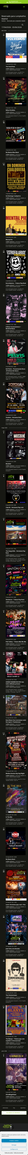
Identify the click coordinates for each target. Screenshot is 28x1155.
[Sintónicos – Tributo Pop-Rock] (16, 580)
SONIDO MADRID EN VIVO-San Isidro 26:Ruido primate (15, 683)
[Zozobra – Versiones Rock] (16, 397)
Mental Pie (9, 239)
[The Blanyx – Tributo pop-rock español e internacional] (16, 1020)
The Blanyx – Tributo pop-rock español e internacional (15, 1040)
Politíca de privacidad (18, 1152)
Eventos (4, 21)
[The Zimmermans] (16, 975)
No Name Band (10, 859)
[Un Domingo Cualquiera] (16, 177)
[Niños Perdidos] (16, 91)
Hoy (14, 1108)
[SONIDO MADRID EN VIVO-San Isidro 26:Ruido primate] (16, 665)
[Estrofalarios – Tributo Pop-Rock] (16, 264)
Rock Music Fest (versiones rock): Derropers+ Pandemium (16, 721)
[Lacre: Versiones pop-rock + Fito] (16, 885)
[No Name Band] (16, 841)
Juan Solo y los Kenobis (13, 949)
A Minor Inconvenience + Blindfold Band (13, 328)
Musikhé (8, 464)
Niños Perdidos (10, 110)
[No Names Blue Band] (16, 134)
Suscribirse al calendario (13, 1113)
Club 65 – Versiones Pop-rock (14, 507)
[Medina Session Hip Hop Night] (16, 750)
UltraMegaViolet (11, 1094)
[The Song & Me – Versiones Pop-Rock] (16, 532)
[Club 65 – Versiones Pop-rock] (16, 488)
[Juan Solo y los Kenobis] (16, 930)
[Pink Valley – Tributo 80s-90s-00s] (16, 624)
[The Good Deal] (16, 48)
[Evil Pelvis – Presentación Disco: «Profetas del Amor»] (16, 352)
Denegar (14, 1145)
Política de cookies (9, 1152)
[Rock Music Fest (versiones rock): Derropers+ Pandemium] (16, 705)
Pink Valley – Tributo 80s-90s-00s (16, 642)
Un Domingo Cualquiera (13, 196)
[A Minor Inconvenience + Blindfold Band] (16, 308)
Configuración (14, 1149)
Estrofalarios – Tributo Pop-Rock (16, 283)
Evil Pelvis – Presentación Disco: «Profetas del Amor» (15, 370)
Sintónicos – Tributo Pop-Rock (15, 599)
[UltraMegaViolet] (16, 1071)
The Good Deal (10, 66)
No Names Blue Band (12, 152)
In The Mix (9, 817)
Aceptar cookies (14, 1140)
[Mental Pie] (16, 220)
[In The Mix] (16, 798)
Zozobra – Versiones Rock (14, 417)
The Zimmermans (11, 995)
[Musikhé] (16, 445)
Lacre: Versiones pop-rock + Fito (16, 904)
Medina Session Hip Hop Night (15, 773)
